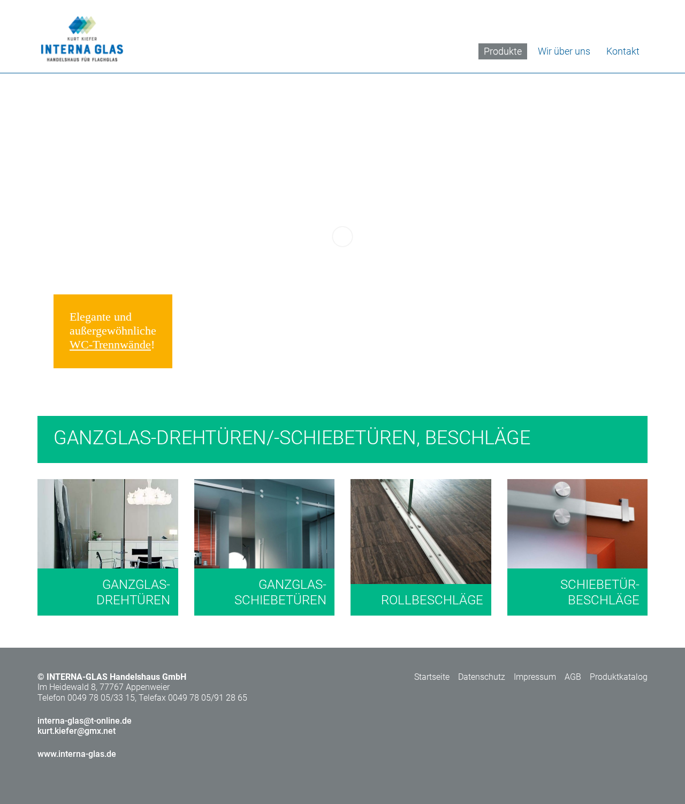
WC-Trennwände (110, 344)
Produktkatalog (619, 677)
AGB (573, 677)
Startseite (432, 677)
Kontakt (623, 51)
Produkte (503, 51)
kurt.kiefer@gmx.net (76, 731)
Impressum (535, 677)
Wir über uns (564, 51)
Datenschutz (481, 677)
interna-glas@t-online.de (84, 721)
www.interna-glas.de (76, 754)
